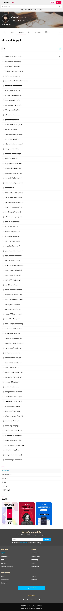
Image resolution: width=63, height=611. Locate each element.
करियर (33, 563)
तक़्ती (2, 559)
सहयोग (3, 553)
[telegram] (39, 599)
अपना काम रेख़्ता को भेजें (7, 566)
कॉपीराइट (39, 605)
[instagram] (35, 599)
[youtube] (31, 599)
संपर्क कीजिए (35, 559)
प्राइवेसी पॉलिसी (24, 605)
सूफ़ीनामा (34, 576)
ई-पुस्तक (39, 9)
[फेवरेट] (21, 17)
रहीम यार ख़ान (22, 20)
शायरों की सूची (5, 470)
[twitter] (27, 599)
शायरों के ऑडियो (6, 490)
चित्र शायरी (38, 32)
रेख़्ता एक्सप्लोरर (35, 566)
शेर (29, 32)
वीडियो (47, 32)
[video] (60, 57)
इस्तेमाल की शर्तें (32, 605)
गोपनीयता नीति (23, 542)
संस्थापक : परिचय (36, 556)
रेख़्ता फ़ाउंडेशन (35, 553)
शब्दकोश (30, 9)
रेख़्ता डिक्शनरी (4, 579)
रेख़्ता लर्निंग (34, 579)
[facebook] (23, 599)
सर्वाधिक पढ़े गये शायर (7, 474)
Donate (52, 2)
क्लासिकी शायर (5, 478)
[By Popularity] (60, 49)
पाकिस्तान (27, 20)
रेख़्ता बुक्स (3, 583)
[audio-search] (60, 6)
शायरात (4, 482)
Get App (58, 2)
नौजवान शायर (5, 486)
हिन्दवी (3, 576)
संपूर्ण (5, 32)
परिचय (12, 32)
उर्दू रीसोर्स (3, 563)
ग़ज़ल (21, 32)
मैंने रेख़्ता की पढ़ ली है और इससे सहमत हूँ (27, 542)
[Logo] (7, 2)
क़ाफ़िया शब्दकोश (5, 556)
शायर (22, 9)
